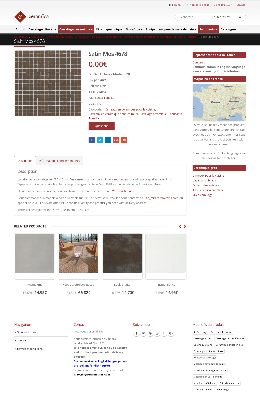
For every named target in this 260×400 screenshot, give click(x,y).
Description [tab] (24, 161)
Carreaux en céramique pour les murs (113, 114)
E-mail (124, 140)
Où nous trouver (223, 4)
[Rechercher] (241, 17)
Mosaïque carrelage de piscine (210, 370)
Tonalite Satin (125, 191)
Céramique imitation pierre (209, 351)
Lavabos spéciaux (204, 180)
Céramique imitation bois (229, 344)
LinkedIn (108, 140)
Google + (116, 140)
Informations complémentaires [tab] (59, 161)
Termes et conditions (30, 349)
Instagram (157, 333)
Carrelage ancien (203, 338)
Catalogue (228, 29)
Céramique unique (109, 29)
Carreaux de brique (221, 332)
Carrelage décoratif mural (230, 338)
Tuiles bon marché (230, 383)
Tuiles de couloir (202, 389)
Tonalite (109, 98)
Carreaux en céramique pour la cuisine (130, 109)
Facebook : (92, 140)
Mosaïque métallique (205, 383)
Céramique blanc (203, 344)
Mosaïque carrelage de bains (209, 363)
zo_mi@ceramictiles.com (162, 198)
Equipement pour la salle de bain (170, 29)
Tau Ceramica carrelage (208, 190)
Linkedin (164, 333)
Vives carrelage (202, 195)
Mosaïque (133, 29)
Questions (101, 126)
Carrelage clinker (41, 29)
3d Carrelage (200, 332)
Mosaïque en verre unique (208, 376)
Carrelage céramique (74, 29)
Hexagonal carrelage (205, 357)
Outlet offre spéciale (206, 185)
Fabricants (207, 29)
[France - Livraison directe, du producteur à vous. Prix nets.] (31, 17)
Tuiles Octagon (222, 389)
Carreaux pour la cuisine (208, 175)
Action (20, 29)
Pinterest (150, 333)
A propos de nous (199, 4)
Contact (240, 4)
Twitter (100, 140)
